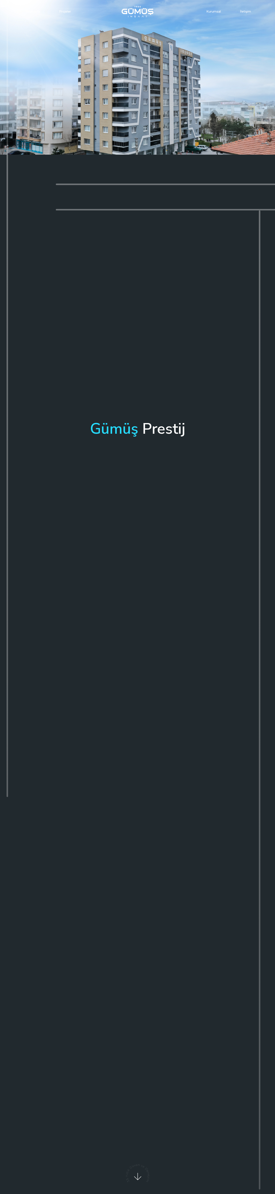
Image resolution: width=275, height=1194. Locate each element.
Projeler (65, 11)
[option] (137, 77)
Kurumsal (213, 11)
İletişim (245, 11)
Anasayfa (33, 11)
